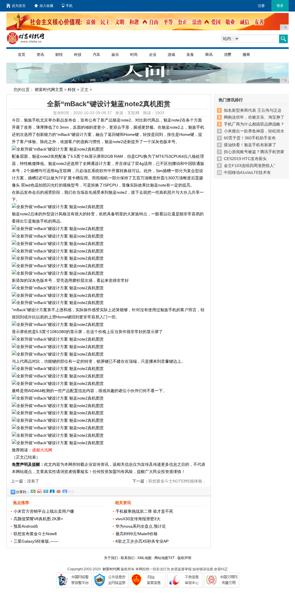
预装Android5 (26, 526)
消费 (227, 54)
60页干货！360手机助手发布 (250, 138)
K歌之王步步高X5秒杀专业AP (142, 541)
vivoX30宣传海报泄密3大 (138, 518)
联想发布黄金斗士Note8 (35, 533)
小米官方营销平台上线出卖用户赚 (44, 511)
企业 (152, 54)
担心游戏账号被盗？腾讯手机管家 (254, 151)
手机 (69, 6)
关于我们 (111, 558)
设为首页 (19, 6)
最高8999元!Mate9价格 (137, 533)
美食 (190, 54)
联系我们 (128, 558)
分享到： (23, 492)
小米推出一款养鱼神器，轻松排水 (254, 131)
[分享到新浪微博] (39, 490)
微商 (246, 54)
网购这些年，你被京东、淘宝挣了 (254, 117)
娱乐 (115, 54)
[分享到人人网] (52, 490)
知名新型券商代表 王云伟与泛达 (252, 110)
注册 (261, 6)
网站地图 (161, 558)
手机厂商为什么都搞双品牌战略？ (254, 124)
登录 (280, 6)
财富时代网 (111, 569)
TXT (171, 558)
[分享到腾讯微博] (45, 490)
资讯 (40, 54)
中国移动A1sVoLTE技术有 (247, 172)
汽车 (96, 54)
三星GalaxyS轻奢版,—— (36, 541)
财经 (59, 54)
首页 (21, 54)
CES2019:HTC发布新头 (245, 158)
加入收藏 (46, 6)
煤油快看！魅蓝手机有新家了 (250, 144)
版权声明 (184, 558)
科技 (78, 54)
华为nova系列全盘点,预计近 (141, 526)
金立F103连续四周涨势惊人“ (249, 165)
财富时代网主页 (49, 89)
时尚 (134, 54)
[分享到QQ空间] (33, 490)
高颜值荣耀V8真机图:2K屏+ (38, 518)
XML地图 (144, 558)
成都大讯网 (42, 450)
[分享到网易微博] (58, 490)
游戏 (171, 54)
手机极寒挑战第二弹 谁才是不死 (144, 511)
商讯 (209, 54)
